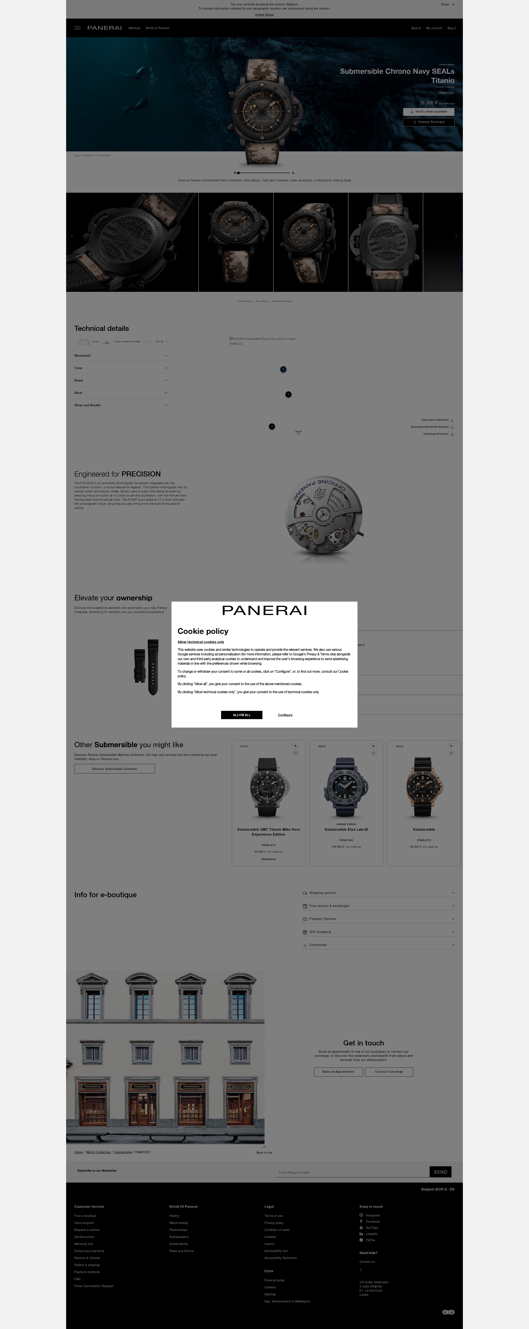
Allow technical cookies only (201, 642)
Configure (285, 715)
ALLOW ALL (242, 715)
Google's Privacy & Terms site (314, 654)
